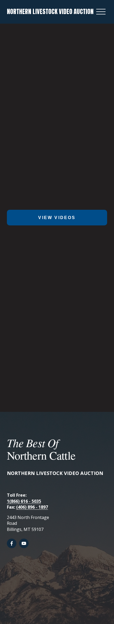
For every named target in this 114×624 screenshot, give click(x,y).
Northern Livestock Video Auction (50, 11)
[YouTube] (24, 543)
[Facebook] (11, 543)
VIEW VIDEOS (57, 217)
